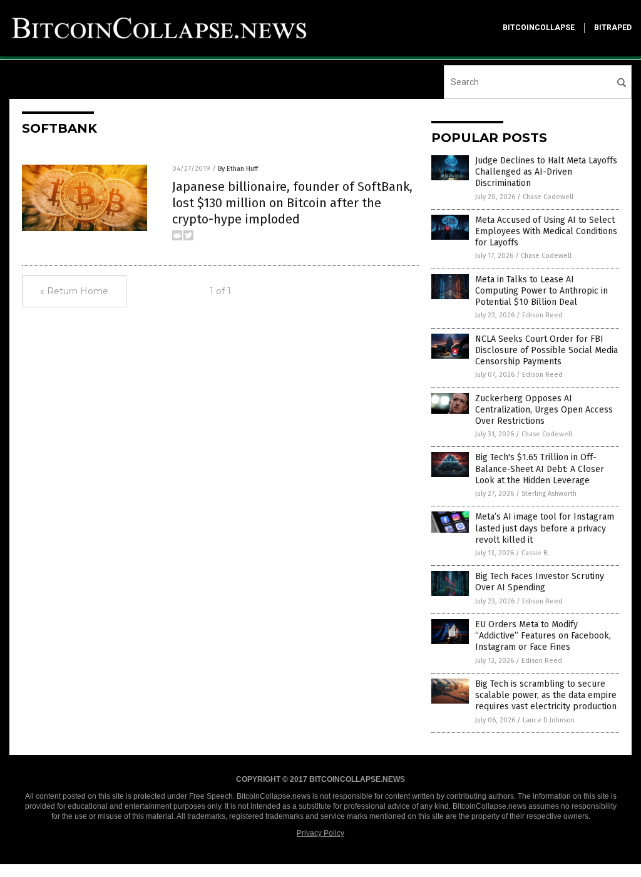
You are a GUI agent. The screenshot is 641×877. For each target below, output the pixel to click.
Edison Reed (542, 315)
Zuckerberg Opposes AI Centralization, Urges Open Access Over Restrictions (544, 409)
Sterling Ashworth (549, 494)
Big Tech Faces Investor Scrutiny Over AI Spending (539, 582)
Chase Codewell (548, 197)
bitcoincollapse (539, 27)
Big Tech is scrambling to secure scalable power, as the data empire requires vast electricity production (546, 695)
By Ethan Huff (238, 169)
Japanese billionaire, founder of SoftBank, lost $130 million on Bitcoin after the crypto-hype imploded (292, 203)
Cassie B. (535, 553)
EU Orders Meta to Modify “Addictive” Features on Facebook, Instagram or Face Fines (543, 635)
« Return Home (74, 291)
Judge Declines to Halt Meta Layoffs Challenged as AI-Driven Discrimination (546, 171)
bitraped (613, 27)
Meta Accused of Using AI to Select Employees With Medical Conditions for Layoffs (546, 231)
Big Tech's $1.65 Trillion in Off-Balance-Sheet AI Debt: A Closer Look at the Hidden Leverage (539, 468)
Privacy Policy (320, 833)
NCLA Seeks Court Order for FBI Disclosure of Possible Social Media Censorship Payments (546, 350)
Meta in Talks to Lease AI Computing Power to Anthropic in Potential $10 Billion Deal (541, 290)
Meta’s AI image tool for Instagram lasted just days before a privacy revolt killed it (544, 528)
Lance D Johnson (549, 720)
